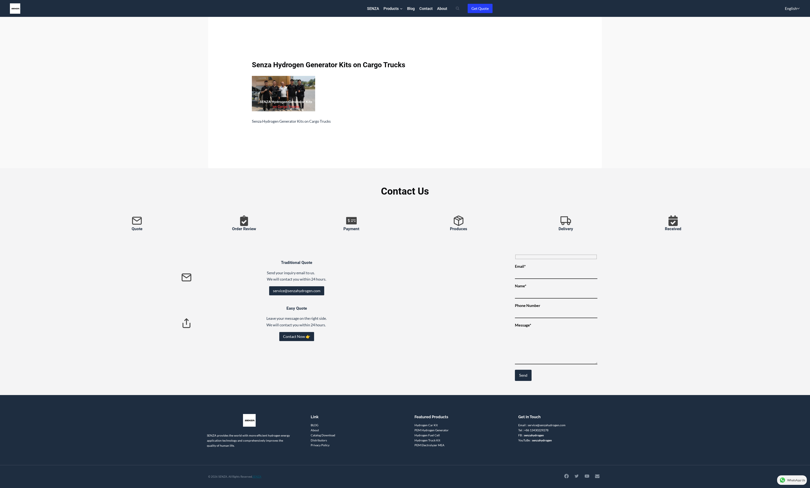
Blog (411, 8)
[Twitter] (576, 476)
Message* (523, 325)
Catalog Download (323, 435)
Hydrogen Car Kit (426, 425)
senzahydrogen (534, 435)
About (442, 8)
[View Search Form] (457, 8)
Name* (520, 286)
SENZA (373, 8)
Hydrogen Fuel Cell (427, 435)
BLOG (314, 425)
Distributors (319, 440)
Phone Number (527, 305)
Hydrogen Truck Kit (427, 440)
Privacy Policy (320, 445)
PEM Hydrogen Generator (431, 430)
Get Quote (480, 8)
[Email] (597, 476)
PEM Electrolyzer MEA (429, 445)
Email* (520, 266)
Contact (426, 8)
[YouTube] (587, 476)
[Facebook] (566, 476)
